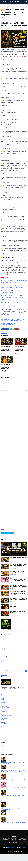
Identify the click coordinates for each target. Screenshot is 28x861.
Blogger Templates (11, 847)
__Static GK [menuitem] (3, 713)
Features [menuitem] (2, 695)
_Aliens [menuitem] (2, 698)
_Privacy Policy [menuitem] (4, 723)
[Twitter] (11, 329)
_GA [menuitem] (1, 710)
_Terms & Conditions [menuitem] (5, 724)
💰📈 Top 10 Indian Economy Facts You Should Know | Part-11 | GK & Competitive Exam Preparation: (7, 349)
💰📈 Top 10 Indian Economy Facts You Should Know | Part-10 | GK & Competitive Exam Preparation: (21, 349)
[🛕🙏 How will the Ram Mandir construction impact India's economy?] (5, 573)
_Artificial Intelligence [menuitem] (5, 697)
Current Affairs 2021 (5, 320)
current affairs (13, 260)
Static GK (3, 660)
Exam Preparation (11, 321)
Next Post (24, 390)
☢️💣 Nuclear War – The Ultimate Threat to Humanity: (17, 612)
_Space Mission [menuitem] (4, 716)
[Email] (19, 329)
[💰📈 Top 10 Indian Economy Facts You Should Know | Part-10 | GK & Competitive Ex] (21, 341)
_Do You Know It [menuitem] (4, 703)
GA (16, 321)
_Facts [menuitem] (2, 704)
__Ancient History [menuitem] (4, 700)
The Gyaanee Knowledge (6, 324)
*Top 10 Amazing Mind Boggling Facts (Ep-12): (13, 306)
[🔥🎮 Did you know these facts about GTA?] (5, 559)
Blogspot (24, 847)
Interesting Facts (4, 655)
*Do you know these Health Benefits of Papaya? (13, 302)
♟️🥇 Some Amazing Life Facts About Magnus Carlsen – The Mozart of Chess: (18, 599)
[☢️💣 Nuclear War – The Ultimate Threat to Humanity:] (5, 613)
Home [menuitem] (2, 694)
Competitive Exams (15, 319)
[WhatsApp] (14, 329)
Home (2, 7)
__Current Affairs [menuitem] (4, 711)
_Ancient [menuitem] (2, 699)
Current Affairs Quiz (14, 320)
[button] (1, 2)
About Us (3, 733)
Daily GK (20, 320)
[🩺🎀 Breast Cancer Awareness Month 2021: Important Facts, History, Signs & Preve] (5, 579)
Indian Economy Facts (5, 663)
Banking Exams (7, 7)
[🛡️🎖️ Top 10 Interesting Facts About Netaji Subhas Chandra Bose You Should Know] (5, 566)
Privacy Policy (9, 851)
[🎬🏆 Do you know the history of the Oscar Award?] (5, 606)
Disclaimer (21, 850)
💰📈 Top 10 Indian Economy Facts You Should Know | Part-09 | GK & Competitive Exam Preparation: (7, 367)
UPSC (13, 324)
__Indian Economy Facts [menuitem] (6, 715)
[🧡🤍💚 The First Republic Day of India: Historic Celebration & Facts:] (5, 593)
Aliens (2, 644)
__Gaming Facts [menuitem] (4, 706)
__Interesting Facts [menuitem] (5, 707)
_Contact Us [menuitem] (3, 720)
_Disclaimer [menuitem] (3, 722)
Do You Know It (4, 651)
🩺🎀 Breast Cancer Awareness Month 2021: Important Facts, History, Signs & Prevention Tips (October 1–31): (18, 579)
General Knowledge (22, 321)
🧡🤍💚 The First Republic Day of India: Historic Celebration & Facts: (17, 592)
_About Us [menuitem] (3, 719)
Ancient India (3, 648)
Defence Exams (4, 321)
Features (2, 643)
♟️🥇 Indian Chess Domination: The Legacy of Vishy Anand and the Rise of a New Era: (14, 550)
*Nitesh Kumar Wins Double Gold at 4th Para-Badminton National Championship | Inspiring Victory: (12, 297)
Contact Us (3, 735)
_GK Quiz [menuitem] (2, 714)
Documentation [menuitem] (4, 718)
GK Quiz (2, 661)
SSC (15, 323)
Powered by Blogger (6, 634)
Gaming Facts (4, 653)
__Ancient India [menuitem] (4, 702)
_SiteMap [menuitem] (3, 726)
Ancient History (4, 647)
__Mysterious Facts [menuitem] (5, 708)
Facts (2, 652)
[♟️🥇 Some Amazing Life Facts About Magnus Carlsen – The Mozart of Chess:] (5, 600)
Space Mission (4, 664)
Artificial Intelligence (5, 649)
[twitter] (7, 533)
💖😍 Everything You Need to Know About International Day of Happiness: (18, 586)
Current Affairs (22, 319)
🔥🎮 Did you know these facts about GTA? (18, 558)
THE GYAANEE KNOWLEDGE (13, 2)
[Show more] (22, 329)
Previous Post (4, 390)
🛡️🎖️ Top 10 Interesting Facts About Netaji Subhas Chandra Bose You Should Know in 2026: (18, 566)
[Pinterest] (16, 329)
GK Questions (3, 323)
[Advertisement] (14, 413)
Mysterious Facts (4, 656)
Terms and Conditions (17, 851)
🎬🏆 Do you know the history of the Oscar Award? (18, 605)
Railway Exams (10, 323)
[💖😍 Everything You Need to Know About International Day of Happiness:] (5, 587)
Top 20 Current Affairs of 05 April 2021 (17, 49)
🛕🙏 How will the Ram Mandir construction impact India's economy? (18, 572)
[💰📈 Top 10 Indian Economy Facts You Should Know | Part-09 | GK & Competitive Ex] (7, 359)
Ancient (2, 645)
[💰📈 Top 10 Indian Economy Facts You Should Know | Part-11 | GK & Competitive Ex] (7, 341)
